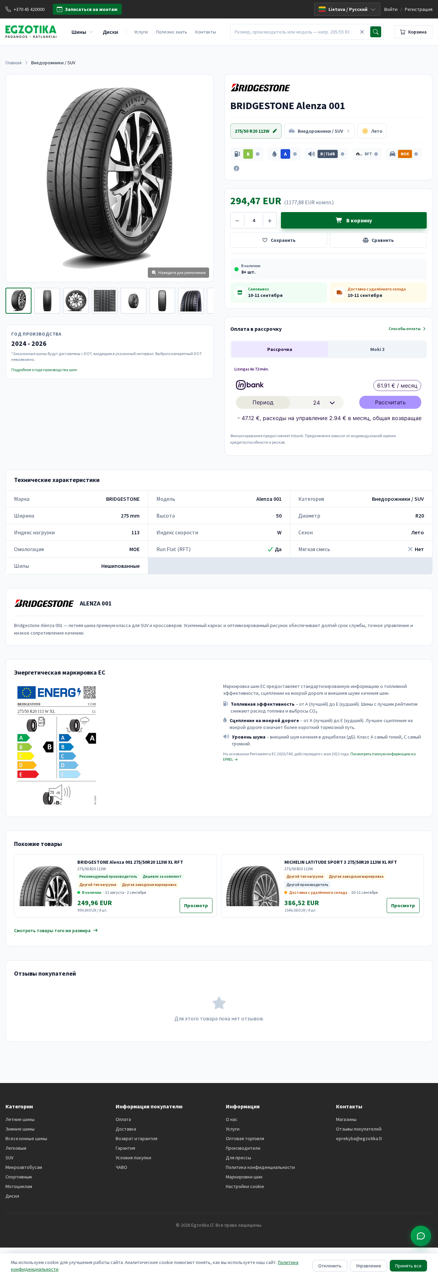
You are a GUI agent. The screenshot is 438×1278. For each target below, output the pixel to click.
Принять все (408, 1266)
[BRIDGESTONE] (260, 87)
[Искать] (375, 31)
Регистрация (419, 9)
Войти (391, 9)
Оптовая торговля (245, 1138)
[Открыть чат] (421, 1236)
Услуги (141, 32)
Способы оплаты (405, 328)
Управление (368, 1266)
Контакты (205, 32)
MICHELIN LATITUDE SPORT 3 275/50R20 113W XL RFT (340, 862)
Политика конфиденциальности (260, 1167)
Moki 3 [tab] (377, 349)
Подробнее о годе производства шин (44, 369)
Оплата (123, 1119)
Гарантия (125, 1148)
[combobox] (294, 31)
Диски (12, 1196)
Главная (13, 63)
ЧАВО (121, 1167)
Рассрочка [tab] (279, 349)
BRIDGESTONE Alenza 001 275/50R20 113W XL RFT (130, 862)
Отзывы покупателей (359, 1129)
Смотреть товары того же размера (52, 930)
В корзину (358, 220)
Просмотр (198, 907)
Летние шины (20, 1119)
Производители (243, 1148)
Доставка (126, 1129)
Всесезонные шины (26, 1138)
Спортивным (18, 1177)
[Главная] (30, 32)
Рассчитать (390, 402)
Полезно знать (171, 32)
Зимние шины (20, 1129)
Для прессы (238, 1158)
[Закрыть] (362, 31)
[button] (246, 154)
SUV (9, 1158)
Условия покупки (133, 1158)
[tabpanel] (328, 405)
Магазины (346, 1119)
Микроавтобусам (23, 1167)
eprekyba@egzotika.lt (359, 1138)
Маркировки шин (244, 1177)
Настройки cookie (245, 1186)
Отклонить (330, 1266)
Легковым (15, 1148)
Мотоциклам (18, 1186)
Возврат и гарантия (136, 1138)
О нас (231, 1119)
